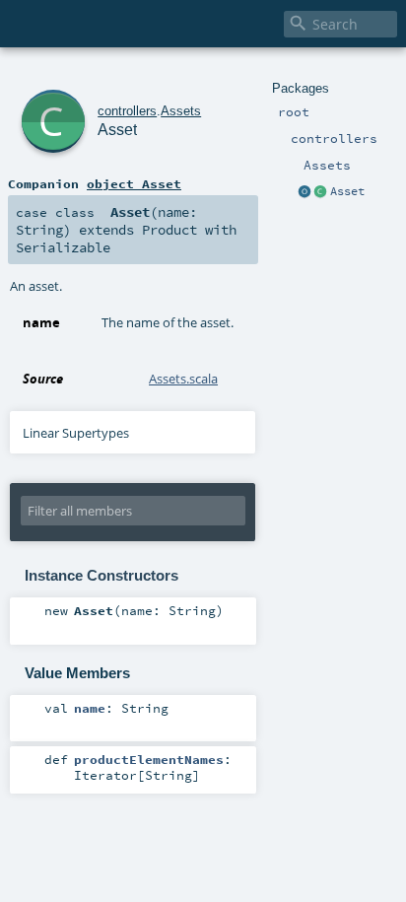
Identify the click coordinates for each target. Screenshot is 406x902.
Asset (347, 191)
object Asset (134, 183)
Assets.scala (183, 378)
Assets (181, 111)
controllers (127, 111)
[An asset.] (321, 192)
